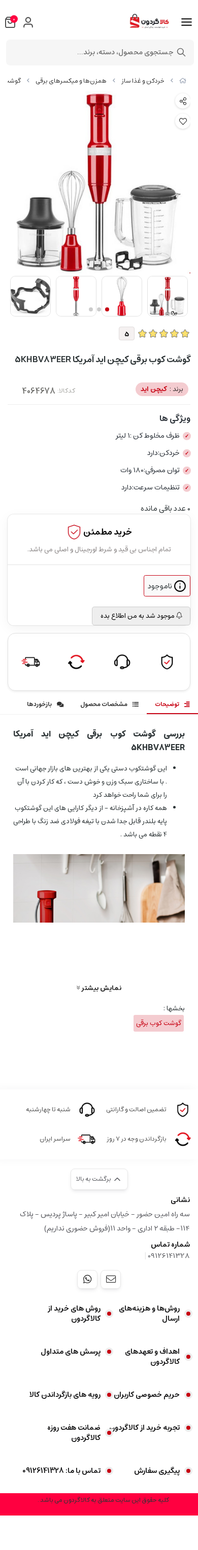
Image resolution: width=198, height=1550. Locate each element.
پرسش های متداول (71, 1352)
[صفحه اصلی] (182, 81)
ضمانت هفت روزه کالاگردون (74, 1433)
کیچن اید (162, 389)
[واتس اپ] (87, 1279)
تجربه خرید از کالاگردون (144, 1428)
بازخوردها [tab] (39, 704)
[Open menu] (186, 22)
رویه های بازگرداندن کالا (65, 1395)
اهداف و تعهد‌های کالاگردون (152, 1357)
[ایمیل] (111, 1279)
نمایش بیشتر (100, 987)
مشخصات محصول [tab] (103, 704)
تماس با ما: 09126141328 (61, 1471)
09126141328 (169, 1256)
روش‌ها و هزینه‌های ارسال (149, 1314)
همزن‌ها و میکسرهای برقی (71, 81)
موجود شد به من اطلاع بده (138, 616)
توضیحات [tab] (167, 704)
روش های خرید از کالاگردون (74, 1314)
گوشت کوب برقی (158, 1023)
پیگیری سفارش (157, 1471)
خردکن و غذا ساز (142, 81)
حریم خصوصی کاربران (147, 1395)
